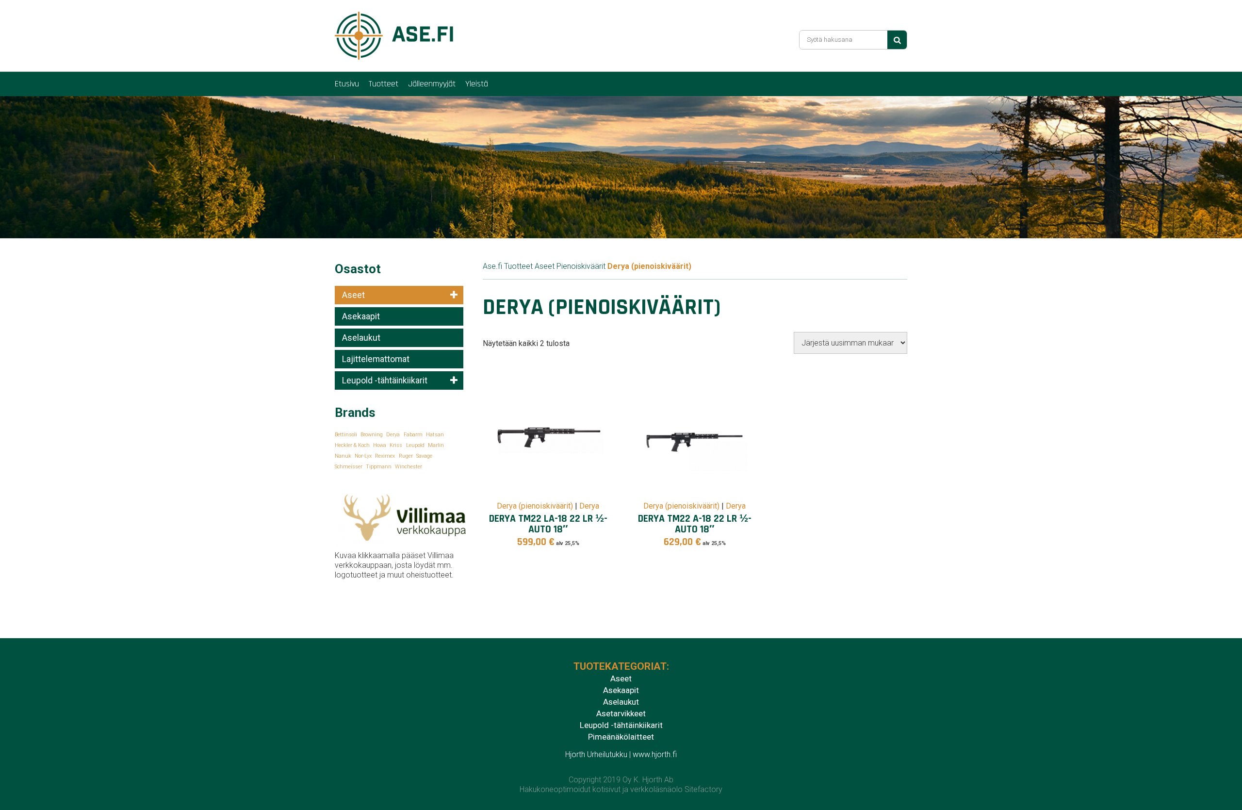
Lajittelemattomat (375, 359)
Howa (379, 445)
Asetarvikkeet (621, 713)
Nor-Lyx (363, 456)
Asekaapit (361, 316)
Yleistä (476, 83)
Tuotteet (383, 83)
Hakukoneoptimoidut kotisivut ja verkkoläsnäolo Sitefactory (621, 789)
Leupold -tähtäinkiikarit (384, 380)
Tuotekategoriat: (621, 666)
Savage (424, 456)
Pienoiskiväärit (580, 266)
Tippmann (379, 466)
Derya (393, 434)
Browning (371, 434)
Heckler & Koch (352, 445)
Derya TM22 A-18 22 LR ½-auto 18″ (695, 524)
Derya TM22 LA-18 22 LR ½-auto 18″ (548, 524)
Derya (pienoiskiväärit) (535, 506)
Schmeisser (348, 466)
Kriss (396, 445)
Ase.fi (492, 266)
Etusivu (347, 83)
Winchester (408, 466)
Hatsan (435, 434)
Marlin (436, 445)
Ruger (406, 456)
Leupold (415, 445)
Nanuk (343, 456)
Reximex (385, 456)
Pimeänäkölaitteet (621, 737)
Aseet (353, 295)
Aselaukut (361, 338)
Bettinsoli (346, 434)
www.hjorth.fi (655, 754)
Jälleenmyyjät (432, 83)
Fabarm (413, 434)
